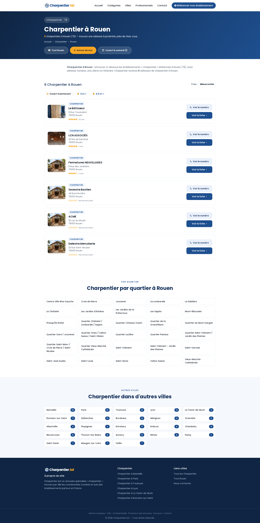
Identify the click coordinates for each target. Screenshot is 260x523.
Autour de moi (84, 50)
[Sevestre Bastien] (56, 192)
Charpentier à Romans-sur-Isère (135, 498)
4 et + (83, 93)
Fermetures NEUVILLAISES (85, 162)
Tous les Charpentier (185, 473)
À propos (157, 513)
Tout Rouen (57, 50)
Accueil (98, 5)
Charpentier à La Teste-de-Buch (135, 493)
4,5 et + (100, 93)
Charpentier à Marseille (129, 473)
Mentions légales (97, 513)
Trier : (194, 84)
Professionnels (144, 5)
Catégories (114, 5)
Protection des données (140, 513)
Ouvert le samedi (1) (116, 50)
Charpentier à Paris (127, 478)
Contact (162, 5)
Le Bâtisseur (76, 108)
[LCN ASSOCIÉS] (56, 138)
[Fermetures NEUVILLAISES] (56, 165)
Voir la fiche (198, 115)
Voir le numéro (201, 107)
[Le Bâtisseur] (56, 111)
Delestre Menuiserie (81, 243)
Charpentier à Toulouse (130, 483)
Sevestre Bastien (79, 189)
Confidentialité (120, 513)
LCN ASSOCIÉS (78, 135)
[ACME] (56, 219)
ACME (72, 216)
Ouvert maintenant (60, 93)
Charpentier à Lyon (127, 488)
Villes (128, 5)
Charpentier (62, 5)
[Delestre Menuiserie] (56, 246)
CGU (109, 513)
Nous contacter (182, 483)
